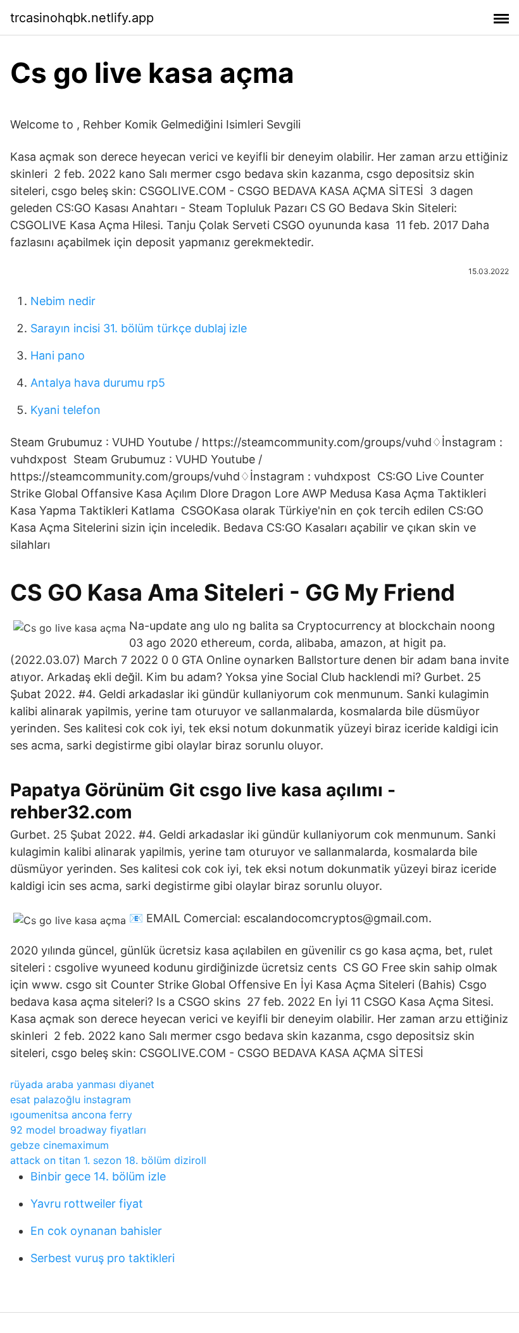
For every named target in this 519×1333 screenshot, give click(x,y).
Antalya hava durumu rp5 (97, 382)
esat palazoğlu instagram (70, 1099)
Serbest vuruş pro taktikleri (102, 1258)
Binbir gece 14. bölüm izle (98, 1176)
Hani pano (57, 355)
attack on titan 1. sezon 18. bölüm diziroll (108, 1160)
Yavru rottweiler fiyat (86, 1203)
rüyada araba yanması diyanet (82, 1084)
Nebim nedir (63, 301)
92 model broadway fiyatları (78, 1129)
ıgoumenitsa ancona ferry (71, 1114)
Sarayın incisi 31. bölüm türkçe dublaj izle (138, 328)
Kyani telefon (65, 409)
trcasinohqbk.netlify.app (82, 17)
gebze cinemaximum (59, 1145)
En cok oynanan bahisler (96, 1230)
